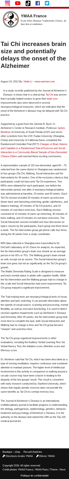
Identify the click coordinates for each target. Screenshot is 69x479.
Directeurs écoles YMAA (19, 456)
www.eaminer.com (45, 81)
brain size (52, 98)
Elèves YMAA (47, 456)
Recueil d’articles (32, 451)
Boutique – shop (11, 451)
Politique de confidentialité (35, 475)
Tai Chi (49, 94)
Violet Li (27, 81)
